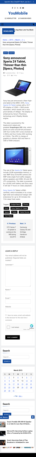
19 (22, 384)
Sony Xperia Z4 (9, 190)
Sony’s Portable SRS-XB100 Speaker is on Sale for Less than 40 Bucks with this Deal (19, 424)
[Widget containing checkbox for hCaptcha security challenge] (18, 327)
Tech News (8, 216)
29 (5, 391)
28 (31, 387)
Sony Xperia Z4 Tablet (19, 208)
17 (13, 384)
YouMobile (18, 13)
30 (9, 391)
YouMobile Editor (10, 73)
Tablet (14, 212)
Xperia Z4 (18, 170)
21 (31, 384)
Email (7, 298)
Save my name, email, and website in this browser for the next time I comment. (17, 317)
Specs (7, 212)
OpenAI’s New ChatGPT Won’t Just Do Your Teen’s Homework (17, 2)
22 (5, 387)
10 (13, 381)
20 (27, 384)
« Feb (16, 396)
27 (27, 387)
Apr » (20, 396)
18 (18, 384)
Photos (25, 204)
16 (9, 384)
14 (31, 381)
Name (8, 290)
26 (22, 387)
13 (27, 381)
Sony (5, 53)
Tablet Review (25, 212)
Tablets (11, 53)
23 (9, 387)
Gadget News (15, 204)
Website (8, 307)
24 (13, 387)
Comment (9, 265)
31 (13, 391)
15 (5, 384)
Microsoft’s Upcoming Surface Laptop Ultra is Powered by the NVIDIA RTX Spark (19, 433)
